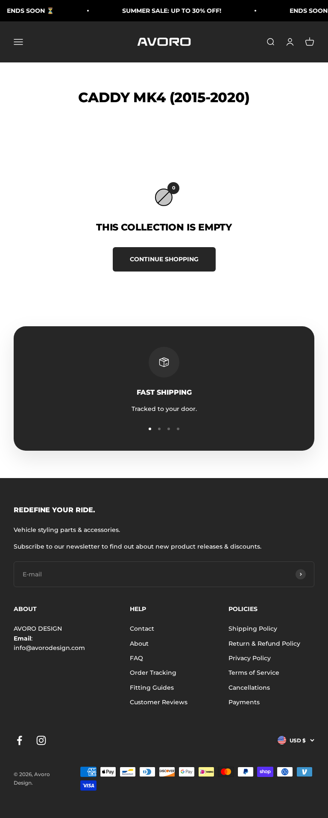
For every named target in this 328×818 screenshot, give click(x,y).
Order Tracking (153, 672)
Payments (244, 702)
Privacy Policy (249, 658)
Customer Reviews (158, 702)
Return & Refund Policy (264, 643)
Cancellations (249, 687)
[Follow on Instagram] (41, 740)
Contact (142, 628)
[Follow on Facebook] (19, 740)
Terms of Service (253, 672)
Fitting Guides (152, 687)
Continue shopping (164, 259)
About (139, 643)
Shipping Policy (252, 628)
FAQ (136, 658)
